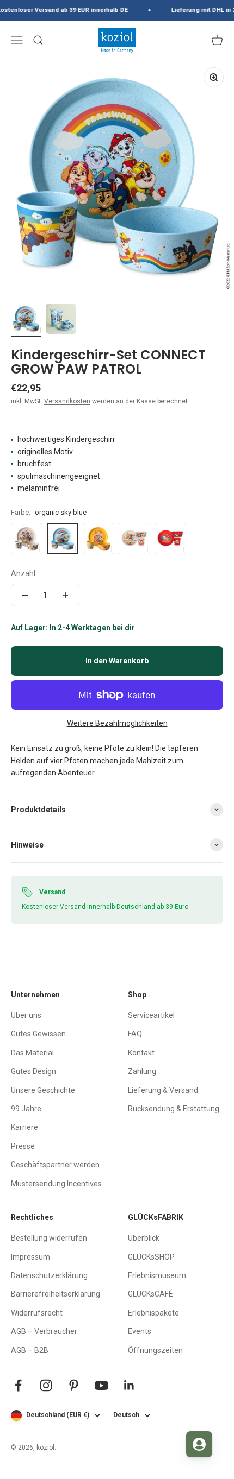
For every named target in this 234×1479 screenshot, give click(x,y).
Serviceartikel (151, 1015)
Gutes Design (33, 1071)
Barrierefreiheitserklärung (55, 1294)
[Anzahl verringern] (25, 595)
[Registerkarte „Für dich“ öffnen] (199, 1444)
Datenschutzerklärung (49, 1275)
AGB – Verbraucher (44, 1331)
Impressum (30, 1257)
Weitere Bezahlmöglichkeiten (117, 723)
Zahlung (142, 1071)
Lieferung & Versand (163, 1090)
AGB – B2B (29, 1350)
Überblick (143, 1238)
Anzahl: (24, 573)
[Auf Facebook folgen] (18, 1385)
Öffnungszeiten (155, 1350)
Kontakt (141, 1052)
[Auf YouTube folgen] (101, 1385)
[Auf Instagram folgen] (46, 1385)
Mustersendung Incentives (56, 1183)
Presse (23, 1146)
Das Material (32, 1052)
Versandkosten (67, 401)
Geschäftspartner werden (55, 1164)
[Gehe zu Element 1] (26, 320)
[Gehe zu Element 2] (61, 320)
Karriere (24, 1127)
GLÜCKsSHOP (151, 1257)
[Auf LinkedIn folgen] (129, 1385)
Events (139, 1331)
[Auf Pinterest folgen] (73, 1385)
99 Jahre (26, 1108)
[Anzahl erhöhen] (65, 595)
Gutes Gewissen (38, 1033)
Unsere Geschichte (43, 1090)
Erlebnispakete (153, 1313)
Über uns (26, 1015)
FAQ (135, 1033)
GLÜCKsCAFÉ (150, 1294)
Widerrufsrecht (37, 1313)
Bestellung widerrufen (49, 1238)
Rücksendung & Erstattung (173, 1108)
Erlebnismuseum (157, 1275)
